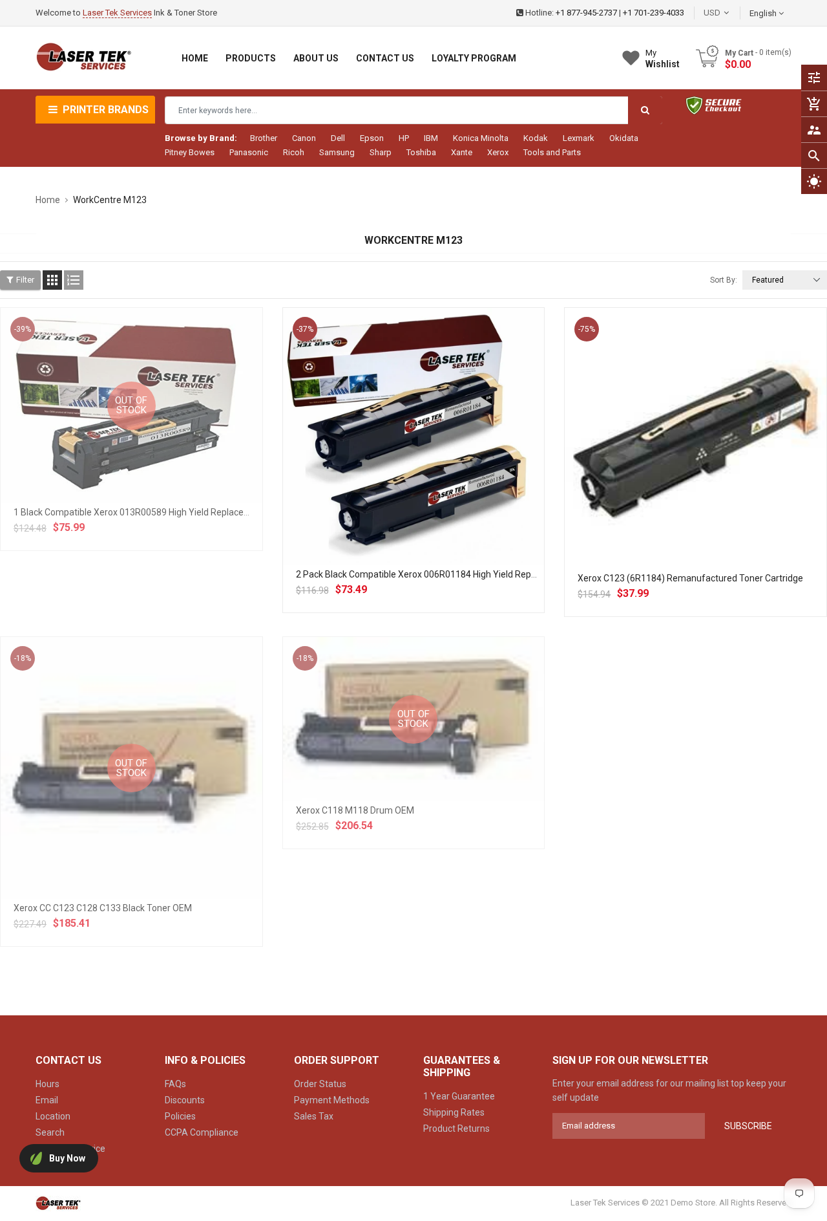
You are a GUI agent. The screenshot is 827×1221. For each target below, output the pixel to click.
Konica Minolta (480, 138)
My (662, 58)
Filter (25, 280)
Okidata (623, 138)
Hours (47, 1084)
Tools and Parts (552, 152)
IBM (431, 138)
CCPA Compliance (201, 1132)
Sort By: (723, 280)
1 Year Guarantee (459, 1096)
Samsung (337, 152)
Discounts (185, 1100)
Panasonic (248, 152)
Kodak (535, 138)
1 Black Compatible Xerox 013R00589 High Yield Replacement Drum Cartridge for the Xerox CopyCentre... (229, 512)
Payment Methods (332, 1100)
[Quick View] (442, 477)
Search (50, 1132)
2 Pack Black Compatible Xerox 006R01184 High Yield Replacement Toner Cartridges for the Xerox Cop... (509, 574)
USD (731, 12)
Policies (180, 1116)
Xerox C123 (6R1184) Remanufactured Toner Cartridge (690, 578)
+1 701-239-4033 (653, 12)
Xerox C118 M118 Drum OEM (355, 810)
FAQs (175, 1084)
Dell (338, 138)
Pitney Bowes (190, 152)
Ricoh (293, 152)
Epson (372, 138)
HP (404, 138)
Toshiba (421, 152)
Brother (263, 138)
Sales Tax (313, 1116)
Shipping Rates (454, 1112)
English (764, 13)
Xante (461, 152)
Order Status (320, 1084)
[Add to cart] (413, 477)
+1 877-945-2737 (586, 12)
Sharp (381, 152)
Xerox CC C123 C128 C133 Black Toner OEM (103, 908)
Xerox (497, 152)
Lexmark (578, 138)
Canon (304, 138)
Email (47, 1100)
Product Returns (456, 1128)
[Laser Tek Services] (58, 1203)
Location (53, 1116)
